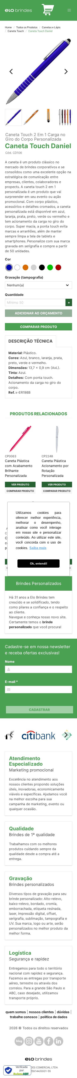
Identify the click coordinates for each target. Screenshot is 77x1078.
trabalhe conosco (23, 1017)
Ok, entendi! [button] (38, 563)
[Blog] (19, 1041)
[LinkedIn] (58, 1041)
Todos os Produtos (26, 27)
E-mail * (11, 682)
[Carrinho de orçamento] (48, 10)
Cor (8, 259)
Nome (10, 661)
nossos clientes (41, 1012)
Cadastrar (39, 710)
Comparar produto (38, 327)
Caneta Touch (16, 31)
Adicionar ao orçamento (38, 313)
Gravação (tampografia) (24, 277)
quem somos (16, 1012)
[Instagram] (29, 1041)
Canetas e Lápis (51, 27)
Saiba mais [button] (37, 548)
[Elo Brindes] (18, 10)
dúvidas (63, 1012)
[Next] (65, 71)
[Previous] (11, 71)
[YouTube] (39, 1041)
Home (8, 27)
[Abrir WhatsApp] (67, 1067)
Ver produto (20, 484)
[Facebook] (48, 1041)
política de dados (53, 1017)
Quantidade (14, 295)
